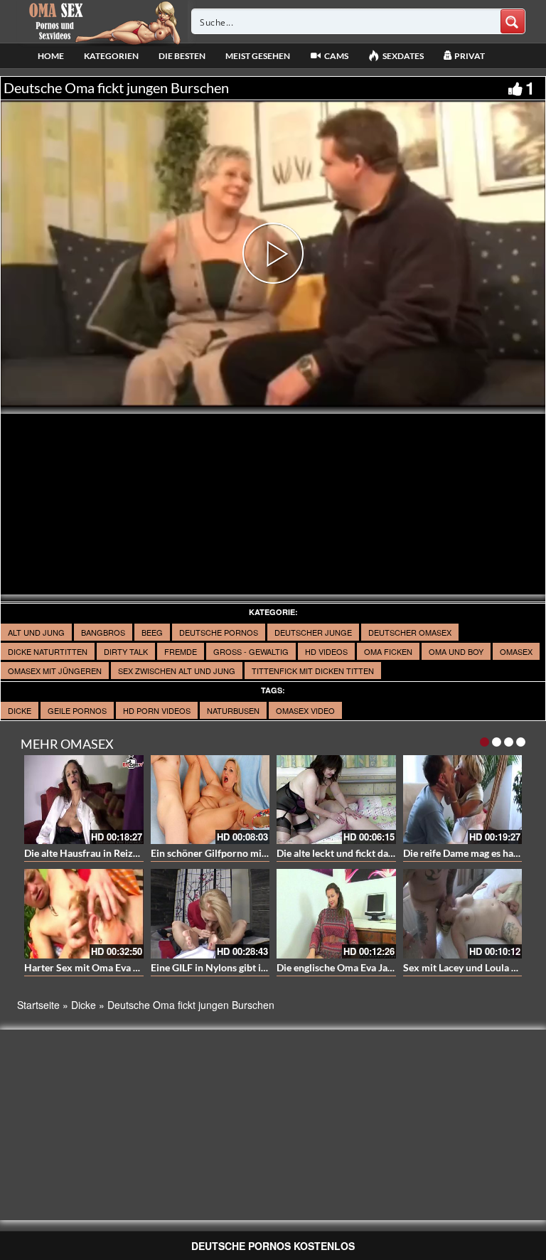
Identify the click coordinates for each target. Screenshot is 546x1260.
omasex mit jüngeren (55, 670)
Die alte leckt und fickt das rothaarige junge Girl (381, 853)
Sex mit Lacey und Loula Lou (465, 967)
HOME (51, 55)
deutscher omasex (409, 632)
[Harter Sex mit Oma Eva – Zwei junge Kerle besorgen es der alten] (84, 914)
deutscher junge (313, 632)
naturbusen (233, 710)
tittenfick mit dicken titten (313, 670)
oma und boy (456, 651)
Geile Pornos (77, 710)
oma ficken (388, 651)
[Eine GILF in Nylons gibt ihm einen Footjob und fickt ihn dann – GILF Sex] (210, 914)
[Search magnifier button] (512, 21)
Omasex (516, 651)
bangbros (103, 632)
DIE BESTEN (182, 55)
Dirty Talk (126, 651)
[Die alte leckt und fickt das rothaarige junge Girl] (336, 800)
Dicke (19, 710)
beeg (152, 632)
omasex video (305, 710)
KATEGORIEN (111, 55)
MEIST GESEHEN (257, 55)
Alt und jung (36, 632)
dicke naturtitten (47, 651)
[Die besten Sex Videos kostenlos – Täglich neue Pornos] (102, 21)
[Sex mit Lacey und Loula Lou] (463, 914)
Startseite (38, 1005)
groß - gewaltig (251, 651)
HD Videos (326, 651)
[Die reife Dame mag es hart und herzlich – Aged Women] (463, 800)
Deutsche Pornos (218, 632)
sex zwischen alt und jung (176, 670)
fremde (180, 651)
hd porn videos (157, 710)
